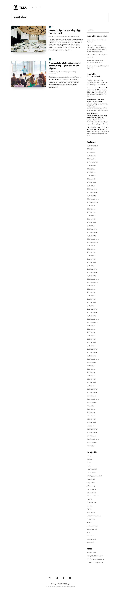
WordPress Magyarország (95, 563)
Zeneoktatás (91, 543)
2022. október (91, 276)
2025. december (92, 162)
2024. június (91, 209)
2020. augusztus (92, 362)
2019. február (91, 422)
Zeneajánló (90, 536)
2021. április (91, 336)
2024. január (91, 226)
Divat (88, 462)
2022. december (92, 269)
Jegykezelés (91, 482)
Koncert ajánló (91, 489)
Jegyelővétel (91, 479)
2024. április (91, 216)
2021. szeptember (93, 319)
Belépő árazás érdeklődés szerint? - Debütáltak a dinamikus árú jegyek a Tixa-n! (97, 102)
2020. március (91, 379)
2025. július (91, 169)
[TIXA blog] (20, 13)
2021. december (92, 309)
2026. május (91, 156)
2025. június (91, 172)
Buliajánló (90, 456)
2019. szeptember (93, 399)
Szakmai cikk (91, 519)
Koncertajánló (91, 492)
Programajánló (91, 513)
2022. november (92, 272)
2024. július (91, 206)
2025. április (91, 176)
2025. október (91, 166)
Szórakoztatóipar (92, 526)
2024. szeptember (93, 199)
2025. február (91, 182)
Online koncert (91, 502)
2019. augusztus (92, 402)
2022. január (91, 306)
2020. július (91, 366)
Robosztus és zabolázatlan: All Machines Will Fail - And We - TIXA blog (97, 90)
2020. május (91, 372)
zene (88, 533)
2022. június (91, 289)
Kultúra (89, 499)
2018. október (91, 436)
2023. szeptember (93, 239)
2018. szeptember (93, 439)
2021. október (91, 316)
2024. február (91, 222)
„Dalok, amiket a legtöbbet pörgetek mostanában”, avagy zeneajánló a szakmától (97, 82)
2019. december (92, 389)
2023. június (91, 249)
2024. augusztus (92, 202)
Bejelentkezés (91, 553)
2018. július (91, 446)
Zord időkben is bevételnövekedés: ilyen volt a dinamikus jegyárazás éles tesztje (97, 108)
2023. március (91, 259)
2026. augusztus (92, 146)
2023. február (91, 262)
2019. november (92, 392)
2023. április (91, 256)
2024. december (92, 189)
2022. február (91, 302)
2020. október (91, 356)
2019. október (91, 396)
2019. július (91, 406)
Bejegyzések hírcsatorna (94, 556)
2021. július (91, 326)
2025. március (91, 179)
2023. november (92, 232)
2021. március (91, 339)
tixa (53, 27)
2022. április (91, 296)
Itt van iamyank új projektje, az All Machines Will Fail (96, 94)
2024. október (91, 196)
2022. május (91, 292)
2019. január (91, 426)
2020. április (91, 376)
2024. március (91, 219)
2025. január (91, 186)
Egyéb (58, 72)
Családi (89, 459)
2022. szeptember (93, 279)
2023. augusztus (92, 242)
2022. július (91, 286)
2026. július (91, 149)
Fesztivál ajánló (92, 469)
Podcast (89, 509)
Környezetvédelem (93, 496)
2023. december (92, 229)
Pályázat (89, 506)
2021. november (92, 312)
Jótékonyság (91, 486)
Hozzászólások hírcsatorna (95, 559)
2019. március (91, 419)
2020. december (92, 349)
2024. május (91, 212)
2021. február (91, 342)
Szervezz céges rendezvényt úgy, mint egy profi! (65, 31)
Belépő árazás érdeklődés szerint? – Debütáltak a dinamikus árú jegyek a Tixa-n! (97, 122)
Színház (89, 523)
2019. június (91, 409)
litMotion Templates (68, 586)
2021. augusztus (92, 322)
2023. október (91, 236)
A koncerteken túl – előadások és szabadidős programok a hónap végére (64, 65)
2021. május (91, 332)
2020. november (92, 352)
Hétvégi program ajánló (68, 72)
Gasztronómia (91, 472)
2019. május (91, 412)
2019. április (91, 416)
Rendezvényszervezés (63, 36)
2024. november (92, 192)
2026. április (91, 159)
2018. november (92, 432)
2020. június (91, 369)
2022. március (91, 299)
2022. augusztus (92, 282)
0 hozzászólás (75, 36)
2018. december (92, 429)
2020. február (91, 382)
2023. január (91, 266)
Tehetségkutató (92, 529)
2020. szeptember (93, 359)
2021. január (91, 346)
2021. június (91, 329)
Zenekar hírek (91, 539)
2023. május (91, 252)
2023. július (91, 246)
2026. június (91, 152)
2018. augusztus (92, 442)
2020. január (91, 386)
